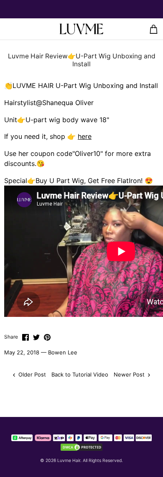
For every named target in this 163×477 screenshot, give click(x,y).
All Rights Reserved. (103, 460)
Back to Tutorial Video (79, 374)
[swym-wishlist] (23, 29)
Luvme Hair (68, 460)
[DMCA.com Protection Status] (81, 446)
